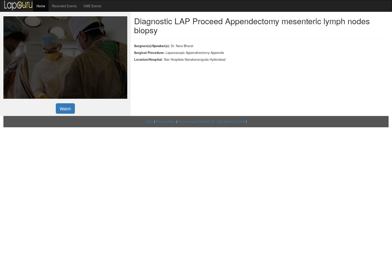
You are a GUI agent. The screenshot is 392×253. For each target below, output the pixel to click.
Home (41, 6)
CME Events (92, 6)
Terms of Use (187, 121)
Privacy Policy (166, 121)
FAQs (149, 121)
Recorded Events (64, 6)
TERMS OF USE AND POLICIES (221, 121)
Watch (65, 108)
